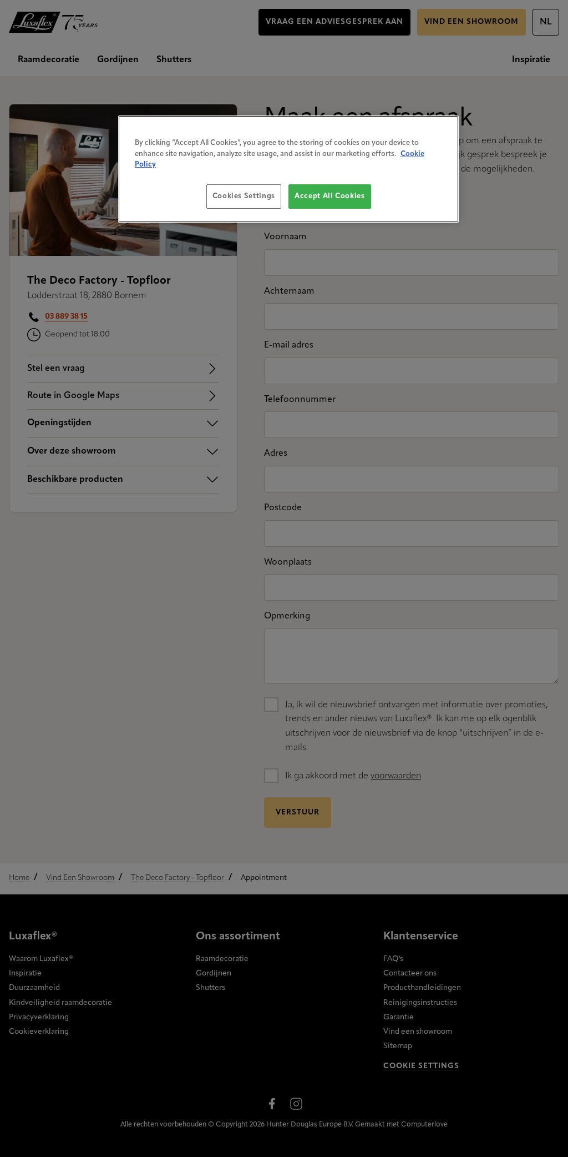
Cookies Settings (243, 196)
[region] (288, 169)
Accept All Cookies (330, 196)
